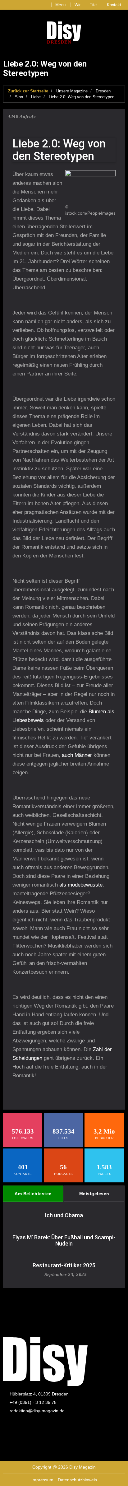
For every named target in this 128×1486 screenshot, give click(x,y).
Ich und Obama (64, 1215)
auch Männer (77, 755)
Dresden (103, 91)
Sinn (19, 97)
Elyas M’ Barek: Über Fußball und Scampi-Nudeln (64, 1240)
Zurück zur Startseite (28, 91)
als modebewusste (81, 885)
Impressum (42, 1479)
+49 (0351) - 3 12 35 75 (33, 1402)
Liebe (36, 97)
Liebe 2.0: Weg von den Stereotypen (81, 97)
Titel (94, 4)
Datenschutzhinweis (77, 1479)
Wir (78, 4)
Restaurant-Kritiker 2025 (64, 1265)
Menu (60, 4)
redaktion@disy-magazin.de (37, 1410)
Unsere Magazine (72, 91)
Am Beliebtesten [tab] (33, 1193)
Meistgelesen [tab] (94, 1193)
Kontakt (114, 4)
